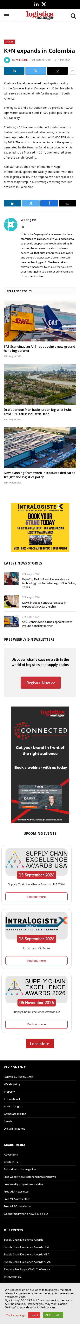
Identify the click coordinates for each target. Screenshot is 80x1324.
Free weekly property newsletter (24, 1184)
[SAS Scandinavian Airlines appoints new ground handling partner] (40, 321)
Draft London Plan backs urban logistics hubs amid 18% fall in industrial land (38, 412)
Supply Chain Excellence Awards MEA (27, 1254)
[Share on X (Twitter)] (35, 71)
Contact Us (11, 1161)
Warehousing (12, 1084)
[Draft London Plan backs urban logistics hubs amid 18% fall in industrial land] (40, 384)
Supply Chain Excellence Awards (23, 1239)
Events (8, 1121)
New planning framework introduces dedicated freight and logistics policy (39, 475)
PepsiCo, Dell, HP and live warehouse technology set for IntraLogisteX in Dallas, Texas (49, 583)
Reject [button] (34, 1315)
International (12, 1099)
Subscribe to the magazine (20, 1169)
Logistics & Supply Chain (19, 1076)
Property (9, 1091)
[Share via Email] (57, 71)
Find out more (36, 897)
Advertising (11, 1154)
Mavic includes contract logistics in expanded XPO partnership (44, 604)
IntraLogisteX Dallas (36, 948)
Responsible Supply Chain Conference (27, 1269)
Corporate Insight (15, 1113)
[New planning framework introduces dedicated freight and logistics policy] (40, 447)
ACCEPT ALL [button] (53, 1315)
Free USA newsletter (17, 1191)
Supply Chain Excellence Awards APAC (27, 1261)
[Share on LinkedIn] (14, 71)
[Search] (73, 15)
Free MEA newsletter (17, 1199)
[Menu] (6, 15)
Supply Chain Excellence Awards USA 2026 (36, 884)
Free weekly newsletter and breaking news (30, 1176)
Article (9, 41)
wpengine (22, 60)
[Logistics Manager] (40, 15)
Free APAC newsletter (17, 1206)
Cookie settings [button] (15, 1315)
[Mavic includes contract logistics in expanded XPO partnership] (11, 601)
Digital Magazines (14, 1128)
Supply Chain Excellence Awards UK (36, 1012)
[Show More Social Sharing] (72, 71)
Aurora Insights (13, 1106)
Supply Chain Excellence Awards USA (26, 1247)
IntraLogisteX (12, 1276)
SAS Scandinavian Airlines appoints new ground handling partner (39, 348)
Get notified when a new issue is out (26, 1213)
